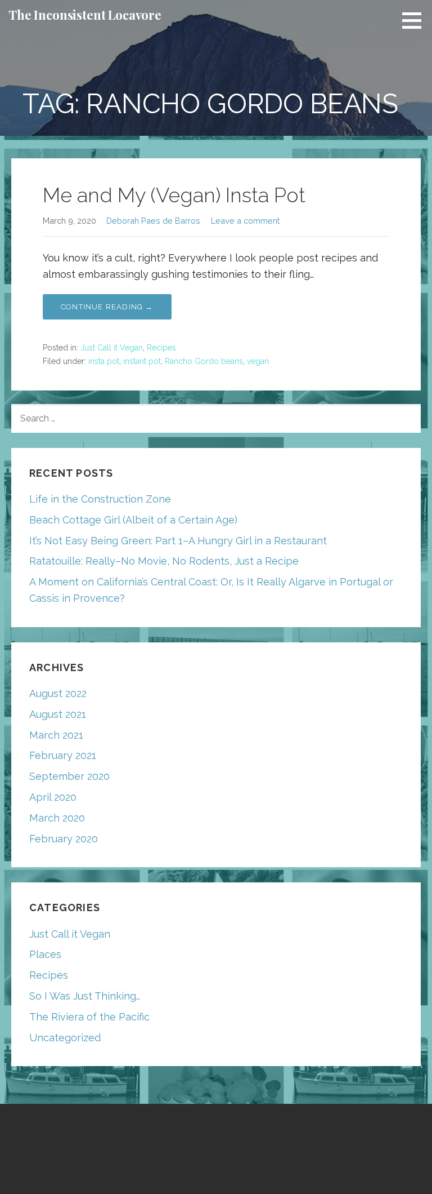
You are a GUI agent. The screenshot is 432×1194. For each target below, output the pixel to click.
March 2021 (56, 735)
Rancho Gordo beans (204, 361)
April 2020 (52, 797)
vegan (258, 361)
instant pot (142, 361)
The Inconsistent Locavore (84, 14)
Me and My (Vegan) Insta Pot (174, 195)
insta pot (103, 361)
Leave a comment (245, 220)
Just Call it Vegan (111, 347)
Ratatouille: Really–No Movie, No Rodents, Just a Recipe (164, 561)
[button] (415, 20)
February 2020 (63, 839)
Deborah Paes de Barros (153, 220)
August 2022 (58, 693)
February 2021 (62, 755)
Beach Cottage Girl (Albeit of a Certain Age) (133, 520)
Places (45, 954)
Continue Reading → (107, 307)
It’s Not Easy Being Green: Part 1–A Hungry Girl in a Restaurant (178, 541)
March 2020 (57, 818)
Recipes (161, 347)
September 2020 (69, 776)
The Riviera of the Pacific (89, 1017)
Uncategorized (65, 1038)
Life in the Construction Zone (100, 499)
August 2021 (57, 714)
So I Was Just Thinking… (84, 996)
